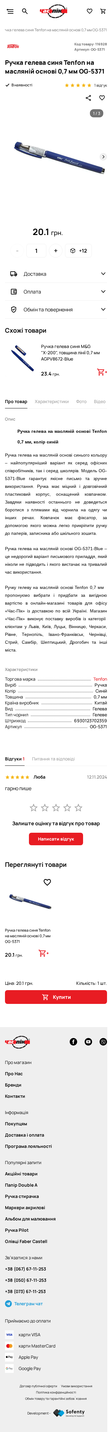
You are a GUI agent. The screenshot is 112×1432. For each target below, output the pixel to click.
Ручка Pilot (17, 1230)
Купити (62, 997)
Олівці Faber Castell (26, 1241)
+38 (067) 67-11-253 (25, 1268)
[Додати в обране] (102, 97)
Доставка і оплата (24, 1135)
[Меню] (10, 11)
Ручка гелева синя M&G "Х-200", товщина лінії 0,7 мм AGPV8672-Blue (70, 352)
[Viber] (103, 1042)
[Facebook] (73, 1042)
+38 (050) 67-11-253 (25, 1280)
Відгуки (15, 759)
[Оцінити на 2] (45, 807)
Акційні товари (21, 1173)
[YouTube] (88, 1042)
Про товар (16, 401)
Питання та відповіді (53, 759)
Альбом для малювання (30, 1218)
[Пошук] (25, 11)
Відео (99, 401)
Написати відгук (56, 839)
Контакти (15, 1096)
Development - (39, 1413)
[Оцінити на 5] (78, 807)
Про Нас (14, 1073)
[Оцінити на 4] (67, 807)
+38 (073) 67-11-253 (25, 1291)
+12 (83, 250)
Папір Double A (21, 1185)
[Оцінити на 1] (34, 807)
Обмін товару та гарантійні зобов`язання (56, 1398)
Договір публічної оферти (38, 1386)
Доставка (35, 273)
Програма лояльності (28, 1146)
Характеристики (52, 401)
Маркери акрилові (25, 1207)
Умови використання (76, 1386)
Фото (81, 401)
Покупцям (16, 1123)
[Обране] (90, 11)
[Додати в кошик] (102, 372)
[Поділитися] (88, 97)
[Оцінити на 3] (56, 807)
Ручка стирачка (22, 1196)
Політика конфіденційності (56, 1392)
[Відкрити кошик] (103, 11)
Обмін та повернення (48, 309)
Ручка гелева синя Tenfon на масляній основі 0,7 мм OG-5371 (27, 936)
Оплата (32, 291)
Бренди (13, 1084)
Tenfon (100, 679)
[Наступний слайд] (103, 157)
